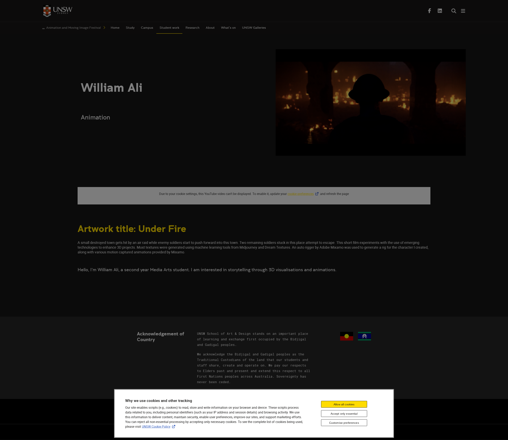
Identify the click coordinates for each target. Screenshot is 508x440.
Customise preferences (344, 422)
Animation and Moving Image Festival (73, 28)
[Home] (57, 11)
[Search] (453, 11)
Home (115, 28)
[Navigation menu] (463, 11)
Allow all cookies (344, 404)
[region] (254, 413)
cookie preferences (301, 194)
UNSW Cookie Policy (159, 426)
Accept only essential (344, 413)
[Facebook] (429, 11)
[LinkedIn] (440, 11)
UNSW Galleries (254, 28)
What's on (228, 28)
